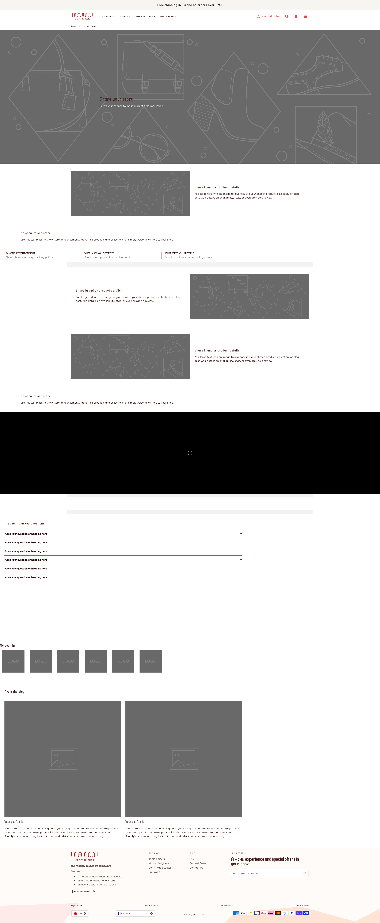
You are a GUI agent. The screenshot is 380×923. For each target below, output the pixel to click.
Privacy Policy (151, 905)
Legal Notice (76, 905)
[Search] (286, 16)
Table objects (157, 859)
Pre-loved (154, 872)
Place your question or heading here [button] (25, 533)
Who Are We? (168, 16)
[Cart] (306, 16)
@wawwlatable (271, 16)
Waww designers (159, 863)
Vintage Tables (145, 16)
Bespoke (125, 16)
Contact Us (196, 867)
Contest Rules (198, 863)
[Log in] (296, 16)
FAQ (192, 859)
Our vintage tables (160, 867)
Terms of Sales (302, 905)
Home (73, 26)
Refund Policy (227, 905)
